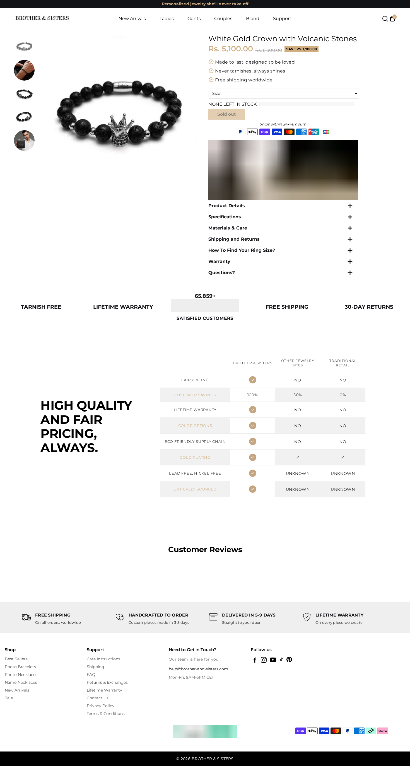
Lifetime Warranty (104, 690)
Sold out (226, 114)
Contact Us (97, 698)
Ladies (167, 18)
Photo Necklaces (21, 674)
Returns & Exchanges (107, 682)
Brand (252, 18)
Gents (194, 18)
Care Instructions (103, 659)
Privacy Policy (100, 706)
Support (282, 18)
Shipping (95, 666)
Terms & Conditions (106, 713)
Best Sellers (16, 659)
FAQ (91, 674)
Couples (223, 18)
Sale (9, 698)
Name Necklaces (21, 682)
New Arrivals (132, 18)
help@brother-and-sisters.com (198, 668)
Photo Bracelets (20, 666)
